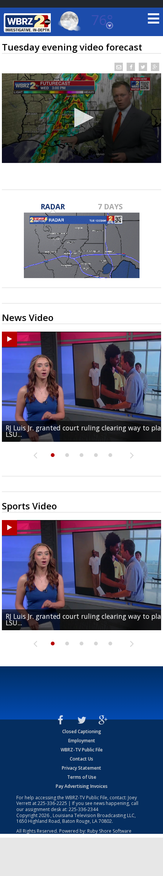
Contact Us (81, 759)
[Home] (28, 22)
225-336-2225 (52, 803)
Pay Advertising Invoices (82, 786)
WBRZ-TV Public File (82, 749)
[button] (81, 117)
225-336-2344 (83, 809)
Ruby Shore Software (109, 831)
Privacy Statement (81, 768)
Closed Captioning (81, 731)
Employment (81, 740)
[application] (81, 118)
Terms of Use (81, 777)
